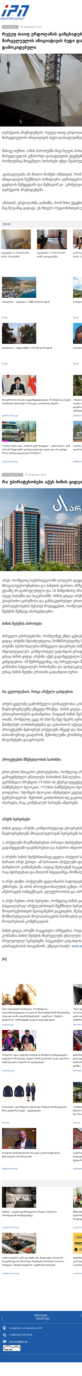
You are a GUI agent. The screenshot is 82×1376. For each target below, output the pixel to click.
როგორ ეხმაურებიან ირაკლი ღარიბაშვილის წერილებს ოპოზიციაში (31, 1154)
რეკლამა (42, 1318)
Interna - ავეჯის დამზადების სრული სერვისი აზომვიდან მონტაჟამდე (29, 1213)
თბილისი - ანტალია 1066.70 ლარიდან (26, 301)
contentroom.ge (10, 1227)
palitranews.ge (10, 1168)
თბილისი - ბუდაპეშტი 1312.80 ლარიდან (27, 347)
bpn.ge (5, 1122)
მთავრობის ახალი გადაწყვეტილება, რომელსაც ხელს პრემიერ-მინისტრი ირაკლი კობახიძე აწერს (36, 401)
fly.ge (5, 317)
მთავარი (40, 1315)
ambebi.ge (8, 1024)
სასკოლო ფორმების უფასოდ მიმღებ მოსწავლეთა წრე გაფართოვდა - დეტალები (34, 1108)
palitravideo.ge (10, 415)
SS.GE (6, 224)
